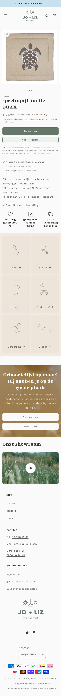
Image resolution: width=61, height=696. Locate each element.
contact (11, 510)
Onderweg (43, 307)
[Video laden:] (30, 468)
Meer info (30, 426)
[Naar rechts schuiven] (37, 90)
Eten (14, 267)
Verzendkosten (31, 119)
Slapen (43, 346)
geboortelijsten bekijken (21, 581)
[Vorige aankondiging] (6, 3)
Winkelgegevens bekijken (21, 170)
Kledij (14, 307)
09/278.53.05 (15, 153)
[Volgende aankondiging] (55, 3)
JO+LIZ (16, 679)
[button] (5, 15)
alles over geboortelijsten (22, 589)
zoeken (11, 503)
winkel (10, 518)
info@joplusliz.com (41, 153)
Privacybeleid (30, 678)
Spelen (43, 267)
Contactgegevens (48, 678)
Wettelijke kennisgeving (44, 688)
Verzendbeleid (43, 683)
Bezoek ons (30, 417)
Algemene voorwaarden (19, 688)
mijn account (14, 574)
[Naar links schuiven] (23, 90)
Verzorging (14, 346)
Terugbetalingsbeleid (24, 683)
